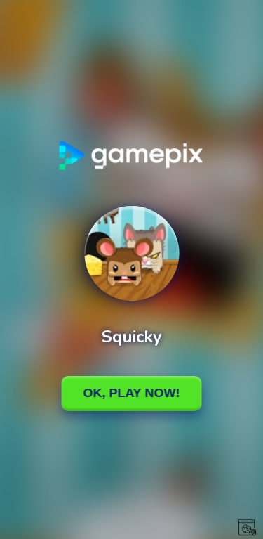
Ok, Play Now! (131, 393)
